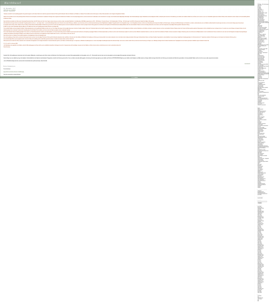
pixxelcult (259, 165)
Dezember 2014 (261, 278)
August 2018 (260, 248)
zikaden (259, 186)
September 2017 (261, 257)
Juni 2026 (259, 206)
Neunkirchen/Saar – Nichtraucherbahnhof (261, 71)
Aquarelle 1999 (260, 11)
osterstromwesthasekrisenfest (263, 72)
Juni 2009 (259, 290)
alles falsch (260, 9)
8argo (259, 108)
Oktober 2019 (260, 238)
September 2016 (261, 266)
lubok (259, 156)
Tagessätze (260, 175)
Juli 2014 (259, 283)
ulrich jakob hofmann (262, 178)
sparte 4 (259, 171)
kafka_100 (260, 53)
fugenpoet (259, 42)
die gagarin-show (261, 31)
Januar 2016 (260, 271)
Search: (259, 200)
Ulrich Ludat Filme (261, 179)
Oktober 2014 (260, 280)
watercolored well (261, 102)
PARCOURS (259, 75)
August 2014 (260, 282)
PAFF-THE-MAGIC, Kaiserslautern (263, 73)
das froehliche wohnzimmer (263, 125)
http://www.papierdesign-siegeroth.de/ (262, 138)
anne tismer (260, 113)
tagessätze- (260, 88)
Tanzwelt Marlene (261, 176)
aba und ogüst (260, 109)
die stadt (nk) (260, 32)
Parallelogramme (261, 74)
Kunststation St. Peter (261, 149)
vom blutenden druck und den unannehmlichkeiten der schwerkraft (263, 99)
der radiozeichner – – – (262, 30)
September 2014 (261, 281)
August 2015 (260, 276)
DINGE (259, 33)
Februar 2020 (260, 234)
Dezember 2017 (261, 254)
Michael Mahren (261, 160)
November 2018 (261, 246)
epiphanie (259, 37)
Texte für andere (261, 91)
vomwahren (260, 101)
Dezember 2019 (261, 236)
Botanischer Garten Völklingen (263, 22)
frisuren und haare (261, 41)
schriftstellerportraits (261, 84)
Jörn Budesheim (261, 140)
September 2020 (261, 230)
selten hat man (260, 85)
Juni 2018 (259, 250)
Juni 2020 (259, 232)
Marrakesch (260, 157)
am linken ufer (260, 113)
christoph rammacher (262, 123)
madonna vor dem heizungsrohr (261, 61)
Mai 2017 (259, 261)
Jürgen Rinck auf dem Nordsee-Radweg (261, 143)
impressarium (260, 51)
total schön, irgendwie (262, 95)
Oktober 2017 (260, 256)
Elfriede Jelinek (260, 131)
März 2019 (260, 243)
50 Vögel (259, 7)
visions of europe (261, 96)
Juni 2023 (259, 218)
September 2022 (261, 220)
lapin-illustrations (261, 153)
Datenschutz (260, 25)
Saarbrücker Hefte (261, 80)
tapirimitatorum (260, 177)
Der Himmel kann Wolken (262, 27)
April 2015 (259, 277)
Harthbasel (12, 2)
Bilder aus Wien (260, 18)
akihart (259, 110)
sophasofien (260, 170)
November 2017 (261, 255)
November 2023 (261, 217)
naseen (259, 162)
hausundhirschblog (261, 136)
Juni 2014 (259, 284)
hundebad (260, 50)
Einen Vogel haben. (261, 35)
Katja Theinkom (260, 144)
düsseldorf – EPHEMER (262, 34)
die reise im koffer (261, 127)
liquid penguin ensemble (262, 155)
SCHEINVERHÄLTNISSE (261, 82)
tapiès (259, 90)
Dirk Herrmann (260, 129)
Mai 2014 (259, 285)
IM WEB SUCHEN (260, 139)
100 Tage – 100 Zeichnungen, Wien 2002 (263, 5)
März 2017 (260, 262)
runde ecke (260, 168)
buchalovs (260, 121)
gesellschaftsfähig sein (262, 45)
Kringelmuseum (260, 55)
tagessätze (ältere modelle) (263, 87)
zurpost (259, 187)
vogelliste (259, 97)
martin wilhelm (260, 159)
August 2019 (260, 239)
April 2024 (259, 214)
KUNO (258, 148)
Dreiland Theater (261, 130)
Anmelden (259, 295)
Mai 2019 (259, 241)
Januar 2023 (260, 219)
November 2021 (261, 223)
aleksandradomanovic (262, 111)
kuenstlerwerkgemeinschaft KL (263, 146)
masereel (259, 63)
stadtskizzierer (260, 172)
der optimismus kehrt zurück (263, 29)
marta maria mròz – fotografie (263, 158)
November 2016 (261, 265)
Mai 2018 (259, 251)
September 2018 (261, 247)
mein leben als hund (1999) (263, 64)
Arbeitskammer (260, 114)
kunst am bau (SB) (261, 56)
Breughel (259, 23)
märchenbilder (260, 62)
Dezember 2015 (261, 272)
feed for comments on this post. (11, 71)
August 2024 (260, 213)
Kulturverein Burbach (261, 147)
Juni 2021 (259, 226)
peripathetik (260, 76)
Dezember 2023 (261, 216)
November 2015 (261, 273)
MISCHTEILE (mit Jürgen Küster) (263, 66)
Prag (258, 79)
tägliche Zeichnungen (262, 89)
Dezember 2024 (261, 211)
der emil (259, 126)
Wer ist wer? (260, 103)
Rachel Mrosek (260, 166)
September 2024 (261, 212)
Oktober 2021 (260, 224)
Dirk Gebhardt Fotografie (262, 128)
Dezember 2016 (261, 264)
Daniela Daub (260, 124)
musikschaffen (260, 67)
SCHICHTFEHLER (260, 83)
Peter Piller (260, 164)
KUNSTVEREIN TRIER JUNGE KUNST (263, 150)
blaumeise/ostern (261, 20)
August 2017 (260, 258)
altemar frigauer (261, 10)
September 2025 (261, 208)
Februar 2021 (260, 228)
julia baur (259, 141)
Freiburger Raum (260, 40)
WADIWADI (259, 101)
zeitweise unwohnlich (9, 10)
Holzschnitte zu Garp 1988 (262, 48)
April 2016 (259, 270)
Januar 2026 (260, 207)
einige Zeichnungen (261, 36)
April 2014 (259, 286)
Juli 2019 (259, 240)
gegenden (260, 43)
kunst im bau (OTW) (261, 57)
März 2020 (260, 233)
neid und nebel (260, 69)
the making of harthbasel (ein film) (263, 93)
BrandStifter (260, 118)
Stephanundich (260, 86)
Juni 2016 (259, 268)
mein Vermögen (261, 65)
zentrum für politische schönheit (262, 185)
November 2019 (261, 237)
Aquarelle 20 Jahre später (262, 12)
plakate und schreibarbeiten (263, 78)
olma (258, 163)
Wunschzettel (260, 197)
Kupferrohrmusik (261, 58)
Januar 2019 (260, 244)
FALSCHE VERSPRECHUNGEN (262, 38)
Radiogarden (260, 167)
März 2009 (260, 292)
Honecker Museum (261, 49)
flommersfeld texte (261, 133)
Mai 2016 (259, 269)
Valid (260, 298)
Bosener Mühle (260, 117)
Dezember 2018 (261, 245)
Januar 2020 (260, 235)
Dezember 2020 (261, 229)
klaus (259, 54)
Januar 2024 (260, 216)
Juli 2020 (259, 231)
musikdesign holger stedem (263, 161)
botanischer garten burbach (263, 21)
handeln (259, 46)
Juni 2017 (259, 260)
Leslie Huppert (260, 154)
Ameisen (259, 11)
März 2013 (260, 287)
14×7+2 (259, 6)
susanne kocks (260, 174)
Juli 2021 (259, 225)
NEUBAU (259, 70)
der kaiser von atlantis (262, 28)
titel (258, 94)
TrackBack (21, 71)
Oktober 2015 (260, 274)
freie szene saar (261, 134)
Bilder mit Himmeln (261, 19)
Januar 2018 (260, 253)
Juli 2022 (259, 221)
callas (259, 24)
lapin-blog (259, 152)
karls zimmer (260, 143)
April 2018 (259, 252)
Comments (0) (247, 63)
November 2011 (261, 288)
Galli (258, 135)
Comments (260, 297)
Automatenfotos (260, 13)
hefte (258, 47)
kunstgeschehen (261, 191)
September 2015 (261, 275)
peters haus (260, 77)
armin (259, 115)
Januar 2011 (260, 289)
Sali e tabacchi (260, 169)
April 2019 (259, 242)
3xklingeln (260, 190)
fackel (259, 132)
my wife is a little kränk (262, 68)
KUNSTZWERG (260, 151)
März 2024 (260, 215)
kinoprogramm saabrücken (263, 145)
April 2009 (259, 291)
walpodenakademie (261, 183)
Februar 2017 (260, 263)
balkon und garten (261, 14)
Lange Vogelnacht (261, 59)
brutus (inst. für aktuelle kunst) (262, 120)
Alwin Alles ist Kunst (261, 112)
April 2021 (259, 227)
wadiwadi (259, 182)
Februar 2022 (260, 222)
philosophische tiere (261, 192)
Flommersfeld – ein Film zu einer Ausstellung (262, 40)
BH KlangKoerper (261, 17)
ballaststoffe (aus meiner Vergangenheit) (262, 16)
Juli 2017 (259, 259)
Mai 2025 (259, 209)
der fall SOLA (260, 26)
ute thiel (259, 181)
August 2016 (260, 267)
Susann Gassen (260, 173)
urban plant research (261, 180)
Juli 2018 (259, 249)
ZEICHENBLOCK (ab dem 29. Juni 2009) (262, 194)
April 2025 (259, 210)
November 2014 (261, 279)
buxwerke (259, 122)
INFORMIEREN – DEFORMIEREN (262, 52)
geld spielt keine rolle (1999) (263, 44)
